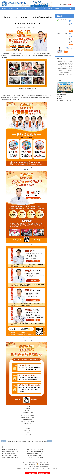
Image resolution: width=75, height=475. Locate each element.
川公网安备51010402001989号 (44, 464)
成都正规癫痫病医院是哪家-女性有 (35, 449)
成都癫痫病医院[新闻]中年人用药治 (35, 453)
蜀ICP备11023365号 (32, 464)
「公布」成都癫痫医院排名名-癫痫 (35, 457)
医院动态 (24, 8)
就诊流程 (63, 8)
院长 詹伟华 (66, 47)
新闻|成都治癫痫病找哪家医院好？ (9, 453)
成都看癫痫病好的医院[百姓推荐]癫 (10, 451)
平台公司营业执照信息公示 (31, 473)
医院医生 (17, 8)
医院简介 (11, 8)
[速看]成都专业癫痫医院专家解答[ (9, 455)
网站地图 (46, 462)
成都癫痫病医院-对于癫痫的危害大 (9, 449)
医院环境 (30, 8)
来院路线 (37, 8)
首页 (6, 12)
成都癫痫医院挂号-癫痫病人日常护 (35, 451)
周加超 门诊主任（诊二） (70, 22)
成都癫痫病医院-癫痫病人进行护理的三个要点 (37, 441)
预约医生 (70, 8)
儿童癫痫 (44, 8)
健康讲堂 (57, 8)
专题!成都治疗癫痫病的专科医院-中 (35, 455)
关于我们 (24, 462)
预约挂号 (71, 30)
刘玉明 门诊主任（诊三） (70, 35)
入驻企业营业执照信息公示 (44, 473)
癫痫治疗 (50, 8)
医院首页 (4, 8)
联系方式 (29, 462)
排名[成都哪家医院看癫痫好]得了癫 (10, 457)
